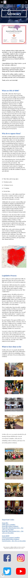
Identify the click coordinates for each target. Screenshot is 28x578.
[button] (2, 2)
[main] (14, 13)
